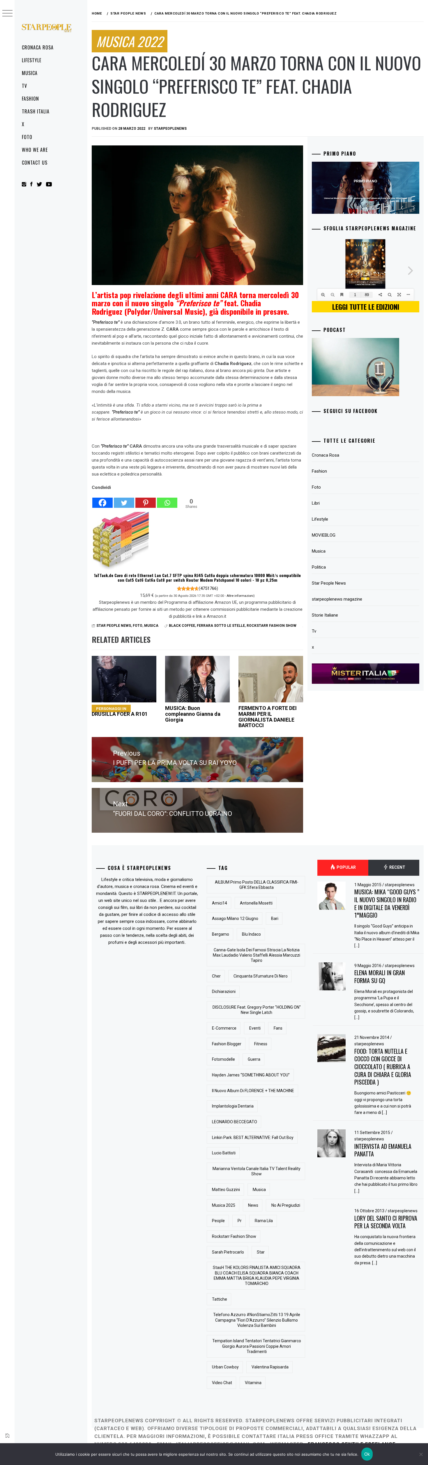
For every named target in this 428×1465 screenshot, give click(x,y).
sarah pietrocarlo (228, 1252)
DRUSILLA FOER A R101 (120, 711)
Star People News (113, 626)
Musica (30, 73)
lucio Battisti (224, 1153)
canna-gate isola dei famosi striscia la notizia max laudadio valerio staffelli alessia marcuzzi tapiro (256, 955)
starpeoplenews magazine (337, 599)
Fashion (30, 98)
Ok (367, 1454)
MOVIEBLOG (323, 535)
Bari (274, 918)
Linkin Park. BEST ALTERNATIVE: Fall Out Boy (252, 1137)
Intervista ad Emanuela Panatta (382, 1150)
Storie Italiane (325, 615)
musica (259, 1189)
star (261, 1252)
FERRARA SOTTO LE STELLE (221, 626)
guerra (254, 1059)
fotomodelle (223, 1059)
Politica (319, 567)
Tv (24, 85)
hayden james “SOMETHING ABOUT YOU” (251, 1075)
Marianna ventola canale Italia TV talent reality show (256, 1171)
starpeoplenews (170, 129)
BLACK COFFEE (182, 626)
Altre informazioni (240, 596)
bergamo (220, 934)
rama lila (264, 1220)
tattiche (219, 1299)
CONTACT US (34, 162)
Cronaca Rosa (38, 47)
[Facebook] (102, 500)
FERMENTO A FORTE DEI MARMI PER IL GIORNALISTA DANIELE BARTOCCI (267, 716)
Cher (216, 976)
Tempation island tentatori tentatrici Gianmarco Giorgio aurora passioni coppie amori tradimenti (256, 1346)
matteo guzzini (226, 1189)
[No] (421, 1454)
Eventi (255, 1028)
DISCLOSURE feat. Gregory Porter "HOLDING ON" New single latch (257, 1010)
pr (240, 1220)
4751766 (208, 588)
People (218, 1220)
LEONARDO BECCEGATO (234, 1121)
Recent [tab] (396, 867)
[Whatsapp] (167, 500)
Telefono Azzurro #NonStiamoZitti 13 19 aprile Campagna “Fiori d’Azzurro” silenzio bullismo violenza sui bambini (256, 1319)
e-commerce (224, 1028)
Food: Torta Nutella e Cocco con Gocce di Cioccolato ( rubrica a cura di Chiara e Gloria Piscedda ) (382, 1067)
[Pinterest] (145, 500)
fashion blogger (226, 1044)
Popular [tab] (346, 867)
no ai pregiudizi (285, 1205)
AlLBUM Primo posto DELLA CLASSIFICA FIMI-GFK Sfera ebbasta (256, 885)
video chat (222, 1382)
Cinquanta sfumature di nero (261, 976)
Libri (316, 503)
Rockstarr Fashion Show (271, 626)
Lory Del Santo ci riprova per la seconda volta (385, 1222)
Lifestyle (31, 60)
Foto (27, 136)
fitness (260, 1044)
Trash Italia (35, 111)
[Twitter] (124, 500)
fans (278, 1028)
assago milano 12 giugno (235, 918)
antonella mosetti (256, 903)
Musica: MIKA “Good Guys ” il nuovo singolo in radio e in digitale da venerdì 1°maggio (386, 903)
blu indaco (251, 934)
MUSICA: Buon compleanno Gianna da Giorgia (192, 714)
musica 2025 (223, 1205)
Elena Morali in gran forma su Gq (379, 976)
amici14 (219, 903)
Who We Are (35, 149)
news (253, 1205)
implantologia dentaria (233, 1106)
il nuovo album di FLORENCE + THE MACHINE (253, 1090)
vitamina (253, 1382)
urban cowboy (225, 1367)
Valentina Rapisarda (270, 1367)
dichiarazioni (224, 991)
